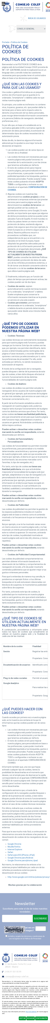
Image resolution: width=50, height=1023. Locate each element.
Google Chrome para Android (20, 858)
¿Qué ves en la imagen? (28, 929)
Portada (5, 42)
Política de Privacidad (33, 939)
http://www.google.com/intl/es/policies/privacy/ (29, 877)
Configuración (41, 1018)
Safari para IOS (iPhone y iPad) (21, 855)
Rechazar (30, 1018)
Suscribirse (40, 918)
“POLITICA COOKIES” (31, 1011)
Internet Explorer (15, 849)
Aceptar (22, 1018)
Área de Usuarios (37, 18)
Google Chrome (14, 844)
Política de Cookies (19, 42)
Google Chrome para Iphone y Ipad (23, 860)
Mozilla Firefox (14, 847)
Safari (10, 852)
